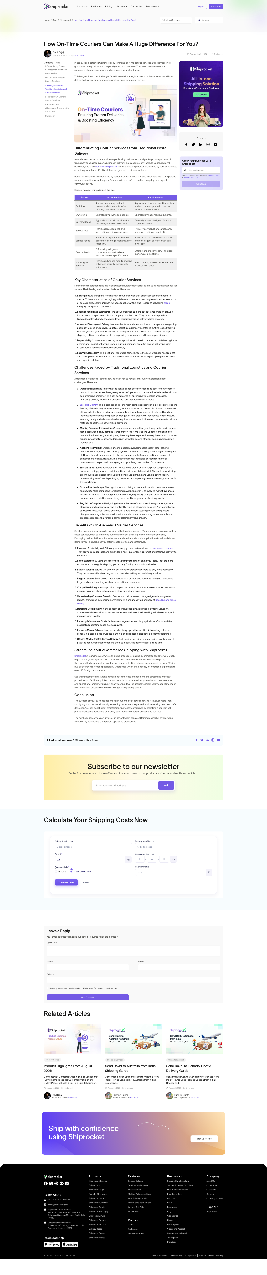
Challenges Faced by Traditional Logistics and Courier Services (56, 89)
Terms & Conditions (190, 177)
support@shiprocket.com (59, 1199)
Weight (58, 854)
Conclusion (50, 116)
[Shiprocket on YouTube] (218, 740)
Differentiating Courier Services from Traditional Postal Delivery (56, 70)
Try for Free (216, 6)
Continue (201, 183)
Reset (86, 882)
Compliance (191, 1255)
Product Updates (52, 1060)
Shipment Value (142, 867)
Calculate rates (66, 882)
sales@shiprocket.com (58, 1204)
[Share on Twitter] (202, 740)
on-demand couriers (162, 548)
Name (50, 961)
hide (58, 62)
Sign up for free (204, 1138)
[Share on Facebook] (196, 740)
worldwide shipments (106, 166)
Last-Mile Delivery (89, 405)
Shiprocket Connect (115, 1060)
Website (50, 974)
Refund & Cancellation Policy (211, 1255)
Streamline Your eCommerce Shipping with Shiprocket (57, 108)
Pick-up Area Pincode (65, 841)
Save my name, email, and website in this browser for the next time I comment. (84, 988)
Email (141, 961)
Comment (52, 942)
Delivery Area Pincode (145, 841)
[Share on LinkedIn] (207, 740)
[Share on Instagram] (212, 740)
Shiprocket (79, 55)
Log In (200, 6)
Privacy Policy (214, 175)
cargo (167, 302)
